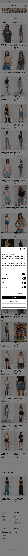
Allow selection (14, 301)
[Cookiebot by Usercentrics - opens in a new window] (20, 249)
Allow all (14, 297)
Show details (20, 293)
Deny (14, 305)
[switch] (24, 278)
